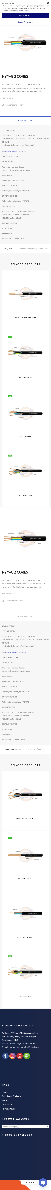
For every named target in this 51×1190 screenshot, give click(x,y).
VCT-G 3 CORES (25, 377)
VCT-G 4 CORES (25, 495)
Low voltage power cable (38, 248)
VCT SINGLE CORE (25, 878)
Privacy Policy (8, 1108)
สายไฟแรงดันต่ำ (40, 749)
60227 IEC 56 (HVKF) (25, 937)
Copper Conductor (20, 248)
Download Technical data (15, 151)
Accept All (25, 16)
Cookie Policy (24, 11)
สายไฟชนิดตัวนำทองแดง (24, 749)
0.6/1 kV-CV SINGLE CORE (25, 318)
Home (5, 1091)
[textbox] (25, 1127)
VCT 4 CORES (25, 436)
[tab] (25, 120)
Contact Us (7, 1104)
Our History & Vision (11, 1096)
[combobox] (25, 1126)
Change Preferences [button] (25, 22)
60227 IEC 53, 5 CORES (25, 818)
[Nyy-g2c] (25, 44)
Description (25, 120)
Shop (4, 1100)
